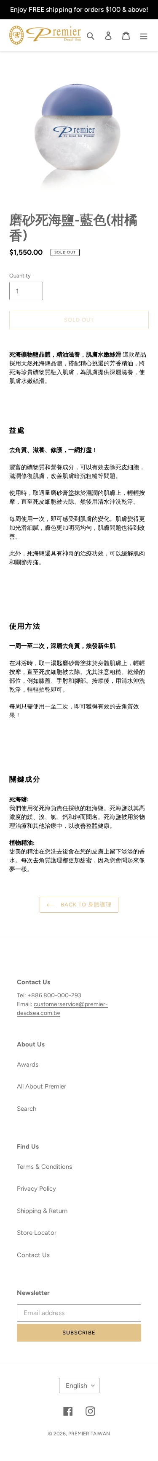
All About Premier (41, 1086)
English (76, 1386)
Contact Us (33, 1255)
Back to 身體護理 (85, 904)
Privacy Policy (36, 1188)
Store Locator (36, 1232)
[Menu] (144, 35)
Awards (27, 1064)
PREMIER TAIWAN (89, 1434)
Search (26, 1108)
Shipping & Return (42, 1211)
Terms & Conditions (44, 1166)
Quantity (20, 275)
